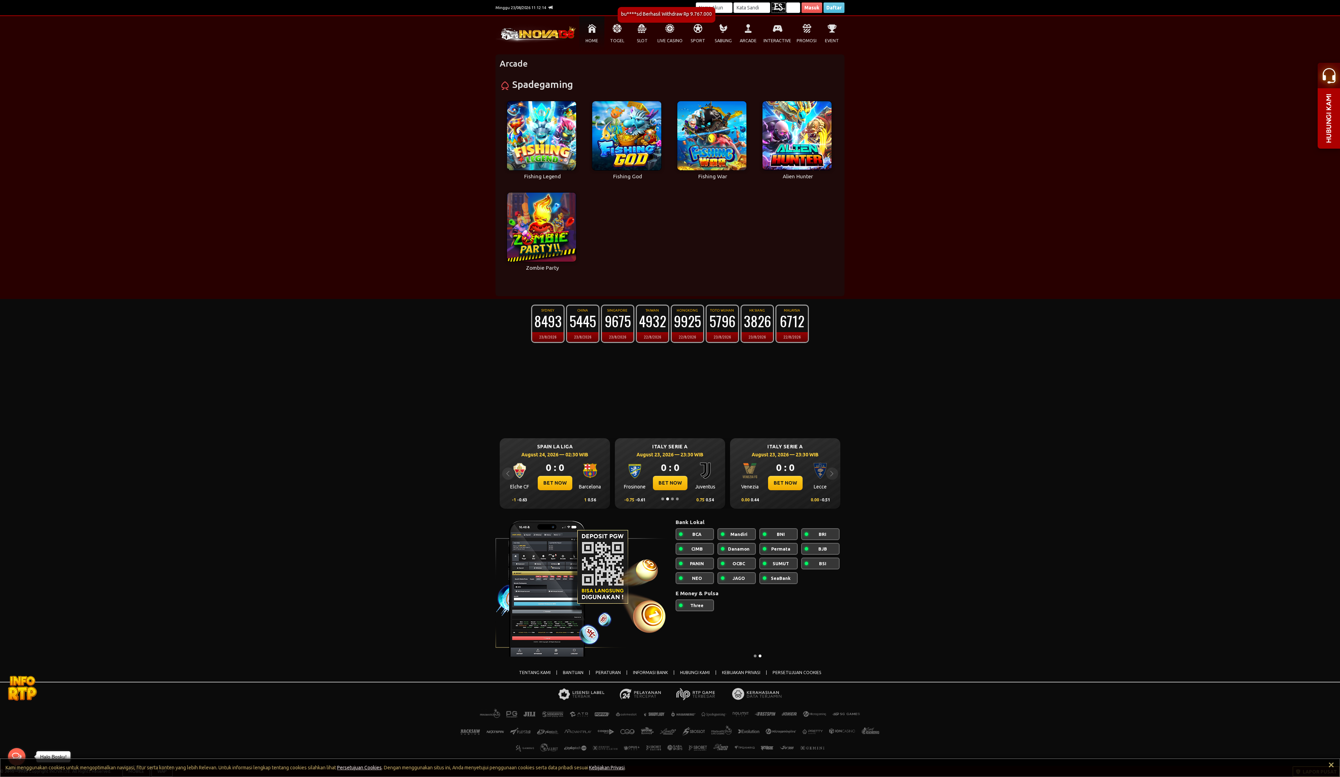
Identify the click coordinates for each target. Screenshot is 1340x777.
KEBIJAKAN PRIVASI (741, 672)
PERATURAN (608, 672)
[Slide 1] (662, 499)
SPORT (698, 40)
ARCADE (748, 40)
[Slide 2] (667, 499)
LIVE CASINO (670, 40)
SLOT (642, 40)
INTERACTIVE (777, 40)
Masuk (811, 7)
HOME (592, 40)
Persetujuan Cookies (359, 767)
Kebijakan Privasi (607, 767)
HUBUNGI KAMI (695, 672)
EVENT (832, 40)
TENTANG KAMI (535, 672)
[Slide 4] (677, 499)
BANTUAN (573, 672)
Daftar (834, 7)
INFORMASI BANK (650, 672)
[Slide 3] (672, 499)
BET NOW (555, 483)
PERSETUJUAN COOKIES (797, 672)
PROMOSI (807, 40)
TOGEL (617, 40)
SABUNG (723, 40)
